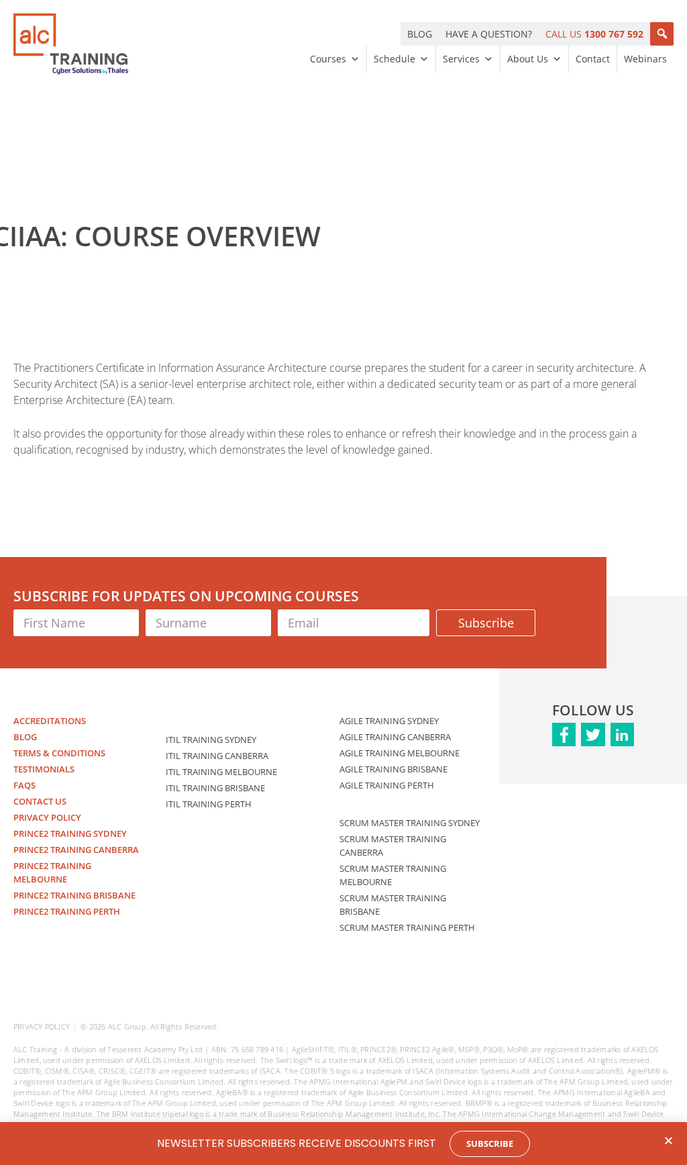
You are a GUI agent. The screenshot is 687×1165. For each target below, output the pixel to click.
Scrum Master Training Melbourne (392, 875)
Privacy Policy (47, 817)
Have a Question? (488, 34)
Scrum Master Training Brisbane (392, 904)
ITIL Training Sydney (211, 739)
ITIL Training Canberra (217, 756)
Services (461, 58)
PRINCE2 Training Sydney (70, 833)
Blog (25, 737)
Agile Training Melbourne (399, 753)
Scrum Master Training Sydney (409, 823)
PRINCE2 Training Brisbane (74, 895)
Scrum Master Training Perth (407, 927)
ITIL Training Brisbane (215, 788)
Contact (593, 58)
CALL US (594, 34)
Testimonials (43, 769)
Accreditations (49, 721)
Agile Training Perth (386, 785)
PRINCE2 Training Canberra (76, 850)
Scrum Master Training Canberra (392, 845)
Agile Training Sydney (389, 721)
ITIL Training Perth (209, 804)
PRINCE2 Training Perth (66, 911)
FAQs (24, 785)
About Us (527, 58)
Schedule (394, 58)
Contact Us (39, 801)
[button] (662, 34)
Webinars (645, 58)
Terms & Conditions (59, 753)
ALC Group (127, 1026)
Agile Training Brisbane (393, 769)
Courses (328, 58)
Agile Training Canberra (395, 737)
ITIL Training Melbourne (221, 772)
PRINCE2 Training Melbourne (52, 872)
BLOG (419, 34)
